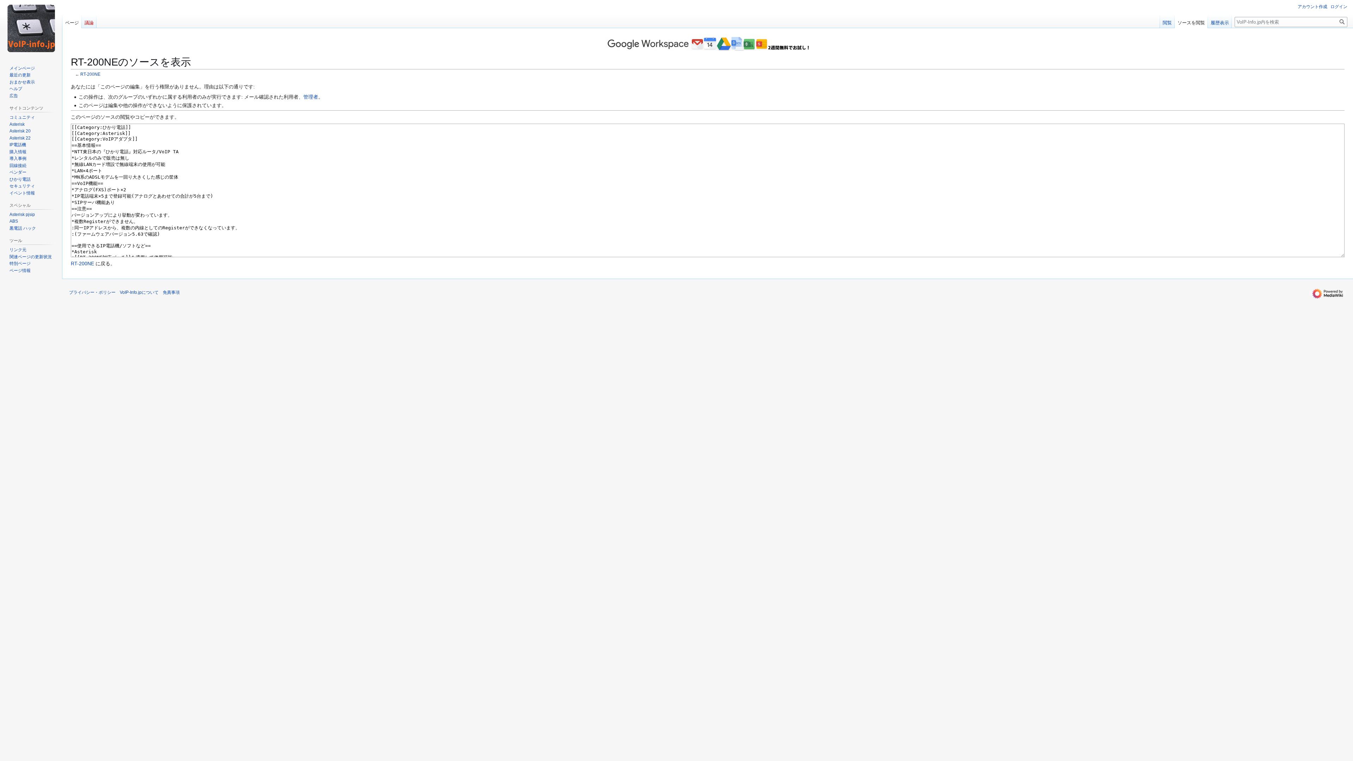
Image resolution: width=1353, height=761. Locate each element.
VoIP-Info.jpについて (139, 292)
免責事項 (171, 292)
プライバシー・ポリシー (92, 292)
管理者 (310, 97)
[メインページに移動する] (31, 28)
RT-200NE (90, 74)
